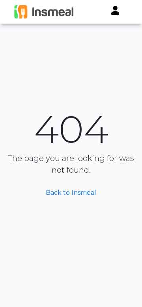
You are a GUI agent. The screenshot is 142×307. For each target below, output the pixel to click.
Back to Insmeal (71, 192)
